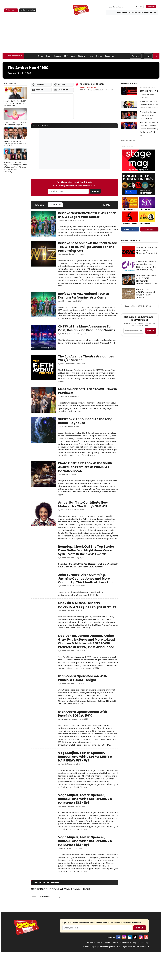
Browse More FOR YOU (138, 306)
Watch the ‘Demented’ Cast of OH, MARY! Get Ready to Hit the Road (149, 104)
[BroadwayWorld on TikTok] (135, 937)
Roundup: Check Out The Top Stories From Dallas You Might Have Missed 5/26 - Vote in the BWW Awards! (86, 550)
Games (99, 56)
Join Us (115, 943)
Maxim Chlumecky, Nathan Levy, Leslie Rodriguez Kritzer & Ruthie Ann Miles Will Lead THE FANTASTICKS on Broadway (15, 161)
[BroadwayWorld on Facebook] (118, 937)
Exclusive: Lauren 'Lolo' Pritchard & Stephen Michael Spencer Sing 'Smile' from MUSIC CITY (149, 128)
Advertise (91, 943)
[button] (156, 56)
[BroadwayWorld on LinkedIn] (129, 937)
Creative (40, 84)
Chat (66, 56)
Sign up (150, 331)
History (61, 84)
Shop (91, 56)
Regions (136, 943)
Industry (57, 56)
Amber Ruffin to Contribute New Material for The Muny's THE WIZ (83, 504)
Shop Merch (12, 10)
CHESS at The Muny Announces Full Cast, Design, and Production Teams (86, 328)
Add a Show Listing (28, 10)
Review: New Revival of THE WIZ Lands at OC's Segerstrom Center (87, 215)
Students (82, 56)
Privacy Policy (142, 947)
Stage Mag (109, 56)
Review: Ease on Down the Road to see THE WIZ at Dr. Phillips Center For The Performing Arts (87, 247)
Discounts (149, 229)
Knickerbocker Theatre (92, 83)
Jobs (73, 56)
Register (135, 56)
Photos (39, 90)
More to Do (63, 90)
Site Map (145, 943)
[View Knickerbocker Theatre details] (52, 106)
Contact (107, 943)
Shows (48, 56)
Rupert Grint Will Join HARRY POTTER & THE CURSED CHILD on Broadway (15, 98)
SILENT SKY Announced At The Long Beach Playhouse (85, 421)
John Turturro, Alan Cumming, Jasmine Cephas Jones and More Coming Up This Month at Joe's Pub (85, 578)
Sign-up (139, 7)
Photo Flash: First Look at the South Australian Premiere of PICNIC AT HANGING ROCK (85, 467)
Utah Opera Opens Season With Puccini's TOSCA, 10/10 (82, 714)
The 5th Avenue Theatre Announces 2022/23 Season (86, 358)
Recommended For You (131, 240)
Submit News (125, 943)
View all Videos (128, 140)
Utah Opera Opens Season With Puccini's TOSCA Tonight (82, 678)
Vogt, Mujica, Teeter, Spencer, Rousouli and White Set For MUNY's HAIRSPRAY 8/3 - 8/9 (85, 757)
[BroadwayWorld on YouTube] (146, 937)
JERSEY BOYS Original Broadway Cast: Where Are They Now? (15, 138)
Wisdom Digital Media (109, 947)
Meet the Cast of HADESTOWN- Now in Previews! (87, 391)
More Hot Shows (130, 229)
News (40, 56)
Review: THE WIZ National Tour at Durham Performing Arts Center (83, 296)
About (99, 943)
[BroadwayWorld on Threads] (140, 937)
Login (148, 56)
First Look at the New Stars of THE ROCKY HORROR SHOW (148, 115)
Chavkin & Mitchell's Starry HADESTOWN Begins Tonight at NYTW (87, 605)
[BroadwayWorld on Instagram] (124, 937)
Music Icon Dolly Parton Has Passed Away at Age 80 (15, 118)
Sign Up (95, 191)
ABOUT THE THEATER (88, 87)
